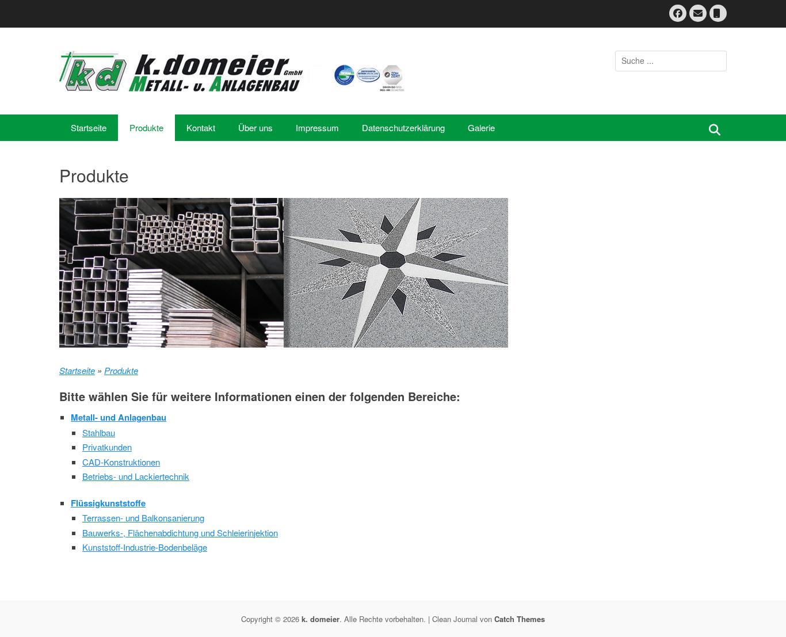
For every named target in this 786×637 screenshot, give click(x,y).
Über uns (255, 127)
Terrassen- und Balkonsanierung (143, 518)
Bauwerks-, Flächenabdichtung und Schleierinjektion (180, 533)
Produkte (146, 127)
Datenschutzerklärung (403, 127)
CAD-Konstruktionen (121, 462)
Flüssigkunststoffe (108, 503)
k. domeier (320, 618)
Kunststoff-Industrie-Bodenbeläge (144, 547)
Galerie (481, 127)
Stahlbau (98, 432)
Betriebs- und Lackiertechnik (135, 476)
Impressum (317, 127)
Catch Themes (519, 618)
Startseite (88, 127)
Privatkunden (107, 447)
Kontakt (200, 127)
